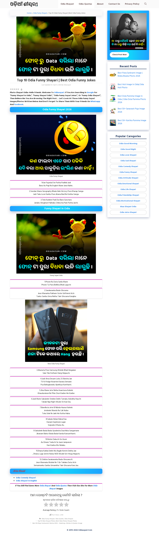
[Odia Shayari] (24, 4)
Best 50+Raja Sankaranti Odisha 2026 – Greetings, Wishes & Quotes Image (57, 523)
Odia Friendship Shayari (128, 195)
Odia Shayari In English (26, 480)
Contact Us (114, 4)
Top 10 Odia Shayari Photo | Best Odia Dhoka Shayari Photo (57, 521)
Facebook (18, 104)
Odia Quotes (85, 4)
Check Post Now (119, 54)
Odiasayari (59, 92)
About (100, 4)
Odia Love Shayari (128, 155)
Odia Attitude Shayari (128, 178)
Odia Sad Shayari (128, 160)
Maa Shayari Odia (128, 206)
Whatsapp (95, 101)
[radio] (46, 505)
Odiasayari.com (85, 530)
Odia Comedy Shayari (26, 477)
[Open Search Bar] (145, 4)
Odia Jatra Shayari (128, 212)
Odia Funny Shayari (40, 13)
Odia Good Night (128, 149)
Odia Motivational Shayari (128, 201)
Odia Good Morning (128, 143)
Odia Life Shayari (128, 189)
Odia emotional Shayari (128, 183)
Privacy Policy (132, 4)
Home (29, 13)
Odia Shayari (67, 4)
